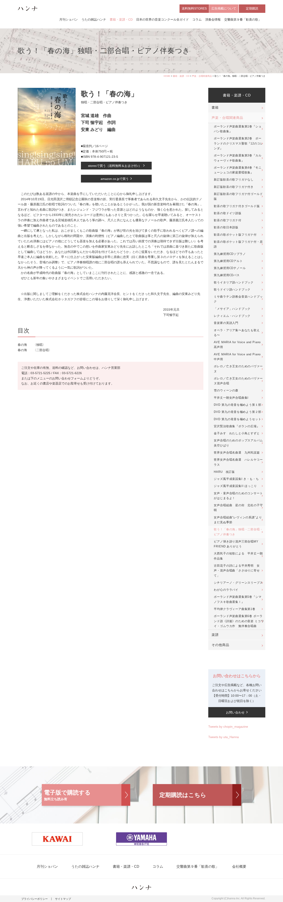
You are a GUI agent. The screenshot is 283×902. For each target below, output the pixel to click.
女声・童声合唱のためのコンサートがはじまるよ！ (238, 496)
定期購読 (252, 8)
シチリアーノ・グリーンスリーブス (238, 582)
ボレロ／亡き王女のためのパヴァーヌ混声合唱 (238, 381)
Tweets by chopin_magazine (228, 726)
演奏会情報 (213, 19)
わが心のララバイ (226, 589)
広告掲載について (223, 8)
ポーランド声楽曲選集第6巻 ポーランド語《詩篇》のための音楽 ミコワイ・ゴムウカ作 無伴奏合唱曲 (239, 621)
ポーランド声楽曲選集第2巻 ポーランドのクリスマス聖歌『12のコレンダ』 (238, 143)
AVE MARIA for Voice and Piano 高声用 (237, 344)
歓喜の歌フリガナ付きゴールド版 (237, 206)
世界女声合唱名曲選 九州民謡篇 (237, 452)
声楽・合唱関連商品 (202, 76)
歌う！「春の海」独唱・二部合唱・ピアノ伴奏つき (238, 532)
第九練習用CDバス (226, 275)
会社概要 (239, 866)
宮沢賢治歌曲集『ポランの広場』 (237, 426)
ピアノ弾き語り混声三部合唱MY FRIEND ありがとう (236, 544)
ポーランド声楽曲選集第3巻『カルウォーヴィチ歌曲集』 (237, 158)
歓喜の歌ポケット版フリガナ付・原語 (238, 244)
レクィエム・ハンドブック (232, 315)
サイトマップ (63, 899)
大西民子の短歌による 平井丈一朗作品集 (238, 556)
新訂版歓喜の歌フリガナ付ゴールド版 (238, 196)
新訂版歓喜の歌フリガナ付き (234, 186)
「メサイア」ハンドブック (232, 308)
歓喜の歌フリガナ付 (227, 220)
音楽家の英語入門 (226, 323)
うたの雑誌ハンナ (93, 19)
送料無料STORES (194, 8)
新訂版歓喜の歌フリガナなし (234, 179)
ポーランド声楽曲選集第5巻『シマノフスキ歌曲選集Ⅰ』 (237, 599)
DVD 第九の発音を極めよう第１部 (237, 404)
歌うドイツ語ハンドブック (232, 289)
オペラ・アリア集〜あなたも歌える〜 (237, 333)
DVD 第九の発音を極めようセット (237, 419)
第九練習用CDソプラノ (230, 254)
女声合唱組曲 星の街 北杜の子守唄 (238, 508)
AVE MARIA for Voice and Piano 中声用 (237, 357)
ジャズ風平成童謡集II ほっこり (235, 486)
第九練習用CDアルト (228, 261)
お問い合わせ (235, 712)
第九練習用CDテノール (230, 268)
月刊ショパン (68, 19)
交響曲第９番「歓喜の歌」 (242, 19)
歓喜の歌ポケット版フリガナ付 (235, 234)
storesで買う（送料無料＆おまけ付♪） (115, 165)
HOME (167, 76)
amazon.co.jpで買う (115, 179)
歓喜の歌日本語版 (226, 227)
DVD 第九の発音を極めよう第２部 (237, 411)
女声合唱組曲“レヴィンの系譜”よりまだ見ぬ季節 (238, 520)
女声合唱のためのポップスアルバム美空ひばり (238, 443)
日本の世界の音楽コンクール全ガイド (162, 19)
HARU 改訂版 (224, 471)
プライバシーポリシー (34, 899)
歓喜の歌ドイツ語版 (227, 213)
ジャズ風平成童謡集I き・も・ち (236, 479)
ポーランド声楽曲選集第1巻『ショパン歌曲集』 (237, 129)
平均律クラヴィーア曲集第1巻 (234, 609)
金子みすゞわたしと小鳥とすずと (237, 433)
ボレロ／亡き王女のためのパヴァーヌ (238, 369)
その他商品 (220, 645)
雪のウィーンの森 (226, 390)
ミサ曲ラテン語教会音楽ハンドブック (238, 299)
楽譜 (215, 635)
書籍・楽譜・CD (121, 19)
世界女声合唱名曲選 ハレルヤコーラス (238, 462)
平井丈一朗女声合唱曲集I (231, 397)
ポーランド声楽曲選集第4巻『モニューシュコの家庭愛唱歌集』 (237, 170)
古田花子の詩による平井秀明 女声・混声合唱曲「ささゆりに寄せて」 (237, 570)
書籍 (215, 107)
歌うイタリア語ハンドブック (234, 282)
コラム (197, 19)
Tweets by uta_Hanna (223, 737)
